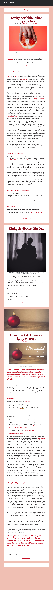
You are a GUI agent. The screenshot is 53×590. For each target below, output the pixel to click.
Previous (9, 565)
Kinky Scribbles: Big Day (26, 228)
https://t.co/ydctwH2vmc (22, 427)
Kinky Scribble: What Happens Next (26, 19)
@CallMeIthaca (27, 401)
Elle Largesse (9, 2)
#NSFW (30, 425)
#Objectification (36, 425)
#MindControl (12, 427)
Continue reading (26, 218)
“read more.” (10, 59)
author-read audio (25, 65)
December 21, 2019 (34, 341)
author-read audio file (36, 212)
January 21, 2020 (34, 231)
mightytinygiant (25, 23)
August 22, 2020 (34, 23)
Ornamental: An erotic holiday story (26, 320)
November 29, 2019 (25, 412)
